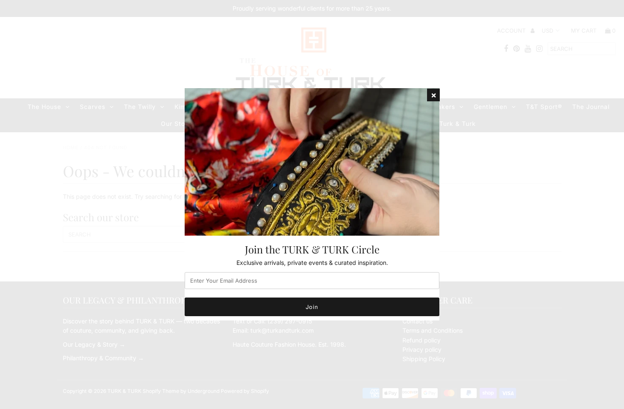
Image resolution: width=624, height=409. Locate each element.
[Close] (433, 95)
